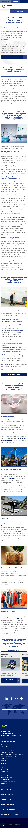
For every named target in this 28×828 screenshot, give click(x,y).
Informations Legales (7, 799)
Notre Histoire (5, 779)
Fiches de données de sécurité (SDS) (12, 754)
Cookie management (7, 794)
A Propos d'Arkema (7, 777)
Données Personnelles (7, 804)
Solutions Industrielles (8, 745)
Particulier (15, 1)
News (3, 785)
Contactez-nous (5, 814)
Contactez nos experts (12, 57)
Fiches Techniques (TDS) (8, 756)
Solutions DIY (5, 746)
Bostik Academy (6, 764)
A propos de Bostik (6, 775)
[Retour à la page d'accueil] (8, 6)
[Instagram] (21, 698)
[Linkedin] (6, 698)
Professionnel (5, 1)
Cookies (8, 789)
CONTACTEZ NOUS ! (14, 374)
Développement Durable (8, 768)
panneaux (11, 478)
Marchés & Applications (8, 741)
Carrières (4, 783)
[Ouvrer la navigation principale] (25, 6)
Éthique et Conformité (8, 781)
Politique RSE (5, 771)
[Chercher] (21, 6)
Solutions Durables (7, 770)
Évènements (5, 762)
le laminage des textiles (12, 619)
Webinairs (4, 760)
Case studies (5, 758)
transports (4, 526)
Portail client (16, 814)
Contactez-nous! (14, 650)
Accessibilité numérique (8, 809)
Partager (20, 11)
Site (2, 789)
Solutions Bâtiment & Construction (11, 743)
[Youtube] (16, 698)
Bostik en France (14, 710)
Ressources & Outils (7, 750)
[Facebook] (11, 698)
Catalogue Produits (7, 752)
